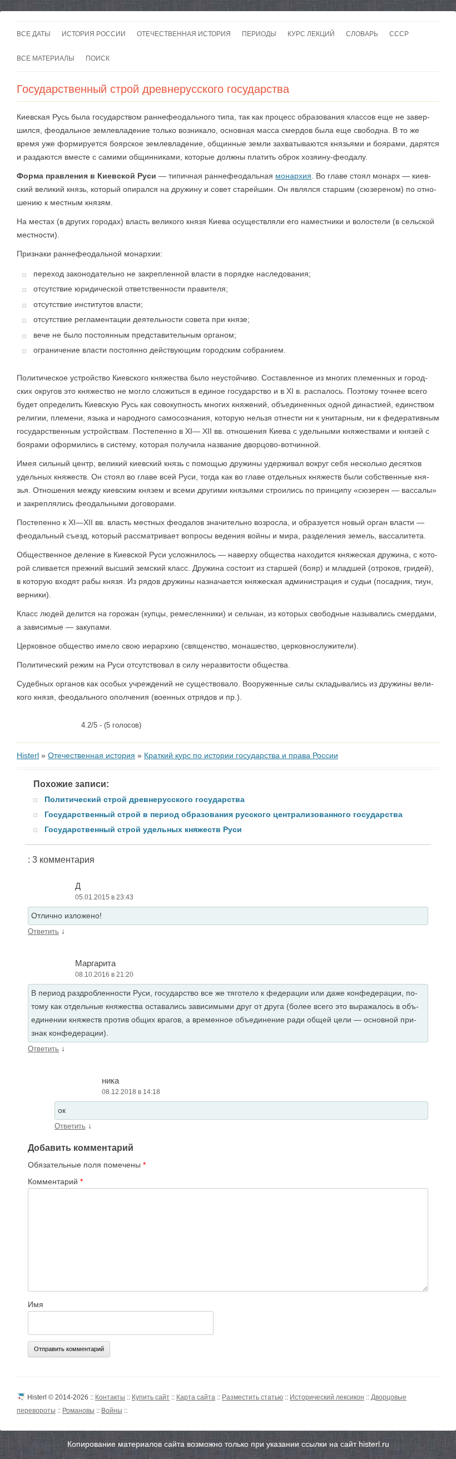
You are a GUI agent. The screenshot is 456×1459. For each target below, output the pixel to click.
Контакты (110, 1397)
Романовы (78, 1411)
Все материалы (46, 58)
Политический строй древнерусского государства (144, 799)
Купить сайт (151, 1397)
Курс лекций (311, 34)
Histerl (28, 755)
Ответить (43, 931)
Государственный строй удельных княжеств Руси (143, 829)
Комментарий (55, 1181)
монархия (293, 175)
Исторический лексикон (327, 1397)
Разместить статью (252, 1397)
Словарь (362, 34)
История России (94, 34)
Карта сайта (195, 1397)
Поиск (98, 58)
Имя (35, 1304)
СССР (399, 34)
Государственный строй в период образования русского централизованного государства (223, 814)
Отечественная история (184, 34)
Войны (111, 1411)
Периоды (259, 34)
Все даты (34, 34)
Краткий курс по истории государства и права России (241, 755)
